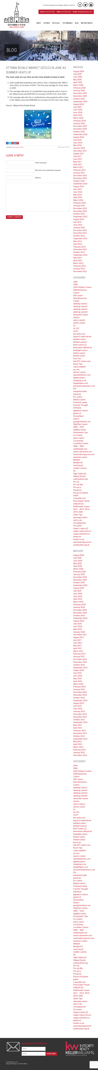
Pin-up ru (77, 487)
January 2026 (79, 90)
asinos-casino (79, 323)
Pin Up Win (78, 485)
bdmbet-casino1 (80, 342)
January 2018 (79, 148)
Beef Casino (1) (80, 345)
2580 (75, 284)
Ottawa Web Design (11, 1063)
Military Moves (87, 23)
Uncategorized (79, 523)
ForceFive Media (22, 1063)
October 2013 (79, 252)
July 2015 (77, 222)
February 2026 (79, 88)
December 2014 (80, 230)
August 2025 (78, 104)
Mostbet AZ (78, 463)
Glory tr (76, 419)
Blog (77, 23)
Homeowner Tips (80, 432)
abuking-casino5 (80, 312)
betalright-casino (80, 350)
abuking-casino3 (80, 306)
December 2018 (80, 126)
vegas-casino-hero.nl (82, 531)
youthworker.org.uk (81, 545)
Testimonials (67, 23)
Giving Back (78, 416)
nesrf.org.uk (78, 465)
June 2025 (77, 110)
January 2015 (79, 228)
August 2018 (78, 137)
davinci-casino (79, 372)
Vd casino (77, 526)
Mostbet (76, 460)
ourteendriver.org (80, 479)
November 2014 (80, 233)
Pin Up (76, 482)
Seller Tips (77, 515)
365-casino (78, 295)
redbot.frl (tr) (78, 504)
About (38, 23)
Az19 (75, 331)
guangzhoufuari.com (82, 422)
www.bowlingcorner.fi (82, 542)
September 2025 (80, 102)
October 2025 (79, 99)
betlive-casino (79, 353)
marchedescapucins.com (83, 454)
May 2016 (77, 195)
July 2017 (77, 156)
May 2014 (77, 241)
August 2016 (78, 186)
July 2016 (77, 189)
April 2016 (77, 197)
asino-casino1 (79, 320)
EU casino (77, 397)
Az (74, 326)
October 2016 (79, 181)
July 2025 (77, 107)
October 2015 (79, 214)
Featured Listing (80, 402)
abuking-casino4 (80, 309)
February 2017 (79, 170)
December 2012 (80, 271)
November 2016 (80, 178)
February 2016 (79, 203)
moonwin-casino (80, 457)
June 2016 (77, 192)
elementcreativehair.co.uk (84, 386)
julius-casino (78, 438)
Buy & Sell (56, 23)
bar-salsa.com (79, 334)
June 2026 (77, 77)
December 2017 (80, 151)
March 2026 (78, 85)
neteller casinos (80, 468)
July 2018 (77, 140)
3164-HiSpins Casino (82, 287)
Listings (47, 23)
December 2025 (80, 93)
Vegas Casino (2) (80, 528)
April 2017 (77, 164)
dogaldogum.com (80, 383)
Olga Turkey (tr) (79, 474)
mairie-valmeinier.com (82, 452)
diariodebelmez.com (81, 375)
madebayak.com (80, 449)
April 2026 (77, 82)
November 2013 (80, 249)
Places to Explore (80, 493)
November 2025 (80, 96)
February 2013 (79, 266)
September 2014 (80, 239)
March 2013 (78, 263)
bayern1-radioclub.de (82, 337)
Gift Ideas (77, 408)
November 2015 (80, 211)
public (75, 495)
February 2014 (79, 247)
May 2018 (77, 145)
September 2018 (80, 134)
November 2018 (80, 129)
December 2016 (80, 176)
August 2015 (78, 219)
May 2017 (77, 162)
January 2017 (79, 173)
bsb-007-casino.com (81, 361)
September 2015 (80, 217)
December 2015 (80, 208)
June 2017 (77, 159)
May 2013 (77, 258)
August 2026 (78, 71)
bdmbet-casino (79, 339)
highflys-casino (79, 430)
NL (74, 471)
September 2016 (80, 184)
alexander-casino (80, 315)
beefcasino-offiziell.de (82, 348)
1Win (75, 282)
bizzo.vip (77, 358)
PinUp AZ (77, 490)
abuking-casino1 (80, 304)
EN (74, 389)
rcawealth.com (79, 498)
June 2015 (77, 225)
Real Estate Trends (18, 147)
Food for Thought (80, 405)
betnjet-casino (79, 356)
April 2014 (77, 244)
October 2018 (79, 132)
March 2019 (78, 118)
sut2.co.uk (77, 520)
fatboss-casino (79, 400)
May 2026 (77, 80)
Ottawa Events (79, 476)
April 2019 (77, 115)
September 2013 (80, 255)
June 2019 (77, 112)
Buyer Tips (77, 364)
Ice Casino (77, 435)
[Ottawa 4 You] (16, 15)
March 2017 (78, 167)
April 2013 (77, 260)
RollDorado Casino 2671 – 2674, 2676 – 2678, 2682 (82, 509)
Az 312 (76, 328)
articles (76, 317)
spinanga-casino (80, 517)
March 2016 (78, 200)
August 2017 (78, 154)
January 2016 (79, 206)
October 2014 (79, 236)
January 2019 (79, 123)
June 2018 (77, 143)
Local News (78, 441)
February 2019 (79, 121)
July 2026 (77, 74)
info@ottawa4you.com (85, 12)
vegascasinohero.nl (81, 534)
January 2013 (79, 269)
